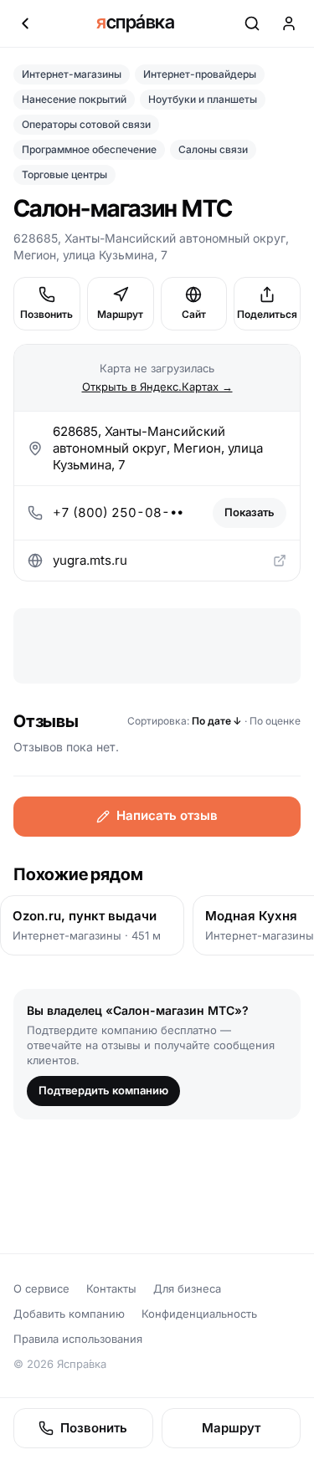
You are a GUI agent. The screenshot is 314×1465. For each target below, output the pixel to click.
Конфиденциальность (199, 1313)
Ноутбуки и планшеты (202, 99)
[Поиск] (252, 23)
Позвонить (46, 314)
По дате (217, 721)
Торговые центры (64, 174)
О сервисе (41, 1288)
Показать (249, 512)
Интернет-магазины (71, 74)
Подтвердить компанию (103, 1090)
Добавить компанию (69, 1313)
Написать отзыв (167, 815)
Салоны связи (213, 149)
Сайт (194, 314)
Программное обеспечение (89, 149)
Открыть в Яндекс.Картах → (157, 386)
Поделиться (267, 314)
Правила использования (77, 1338)
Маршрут (120, 314)
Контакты (111, 1288)
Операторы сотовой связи (86, 124)
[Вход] (288, 23)
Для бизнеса (187, 1288)
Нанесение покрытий (74, 99)
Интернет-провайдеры (199, 74)
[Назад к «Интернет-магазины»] (25, 23)
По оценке (275, 721)
